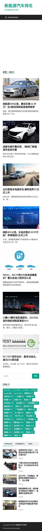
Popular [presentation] (8, 444)
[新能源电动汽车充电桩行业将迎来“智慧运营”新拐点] (10, 509)
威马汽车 (28, 406)
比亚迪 (8, 416)
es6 (25, 390)
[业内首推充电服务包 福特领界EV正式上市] (21, 175)
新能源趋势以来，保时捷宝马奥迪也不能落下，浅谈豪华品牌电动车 (28, 490)
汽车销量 (31, 419)
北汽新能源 (32, 403)
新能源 (8, 413)
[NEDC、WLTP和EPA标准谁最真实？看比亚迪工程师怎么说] (21, 261)
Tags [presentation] (30, 444)
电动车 (30, 426)
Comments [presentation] (20, 444)
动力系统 (20, 403)
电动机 (7, 426)
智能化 (29, 413)
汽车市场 (9, 419)
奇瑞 (18, 406)
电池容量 (18, 429)
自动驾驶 (19, 432)
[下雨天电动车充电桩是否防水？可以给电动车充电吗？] (10, 471)
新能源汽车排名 (18, 5)
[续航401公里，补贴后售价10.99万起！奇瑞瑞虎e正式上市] (21, 218)
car (13, 528)
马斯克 (17, 435)
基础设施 (8, 406)
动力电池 (9, 403)
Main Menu (13, 17)
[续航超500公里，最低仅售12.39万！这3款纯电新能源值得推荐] (21, 90)
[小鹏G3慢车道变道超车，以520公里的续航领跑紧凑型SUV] (21, 304)
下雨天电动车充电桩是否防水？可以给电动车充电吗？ (28, 465)
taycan (18, 393)
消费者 (7, 422)
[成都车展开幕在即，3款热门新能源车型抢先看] (21, 133)
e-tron (16, 390)
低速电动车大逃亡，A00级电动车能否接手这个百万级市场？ (28, 452)
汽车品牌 (30, 416)
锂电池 (29, 432)
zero (18, 528)
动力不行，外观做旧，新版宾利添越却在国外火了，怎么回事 (28, 478)
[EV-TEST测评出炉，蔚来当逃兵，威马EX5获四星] (21, 345)
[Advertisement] (21, 45)
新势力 (32, 409)
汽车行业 (20, 419)
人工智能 (19, 396)
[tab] (8, 444)
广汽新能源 (20, 409)
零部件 (7, 435)
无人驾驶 (19, 413)
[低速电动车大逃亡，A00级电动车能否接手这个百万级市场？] (10, 458)
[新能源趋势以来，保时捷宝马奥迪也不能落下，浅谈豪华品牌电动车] (10, 496)
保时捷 (30, 396)
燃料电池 (19, 422)
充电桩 (17, 400)
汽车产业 (19, 416)
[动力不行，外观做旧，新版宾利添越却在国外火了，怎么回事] (10, 483)
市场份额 (8, 409)
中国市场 (28, 393)
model (7, 393)
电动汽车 (19, 426)
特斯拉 (30, 422)
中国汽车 (8, 396)
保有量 (7, 400)
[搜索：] (21, 376)
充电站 (27, 400)
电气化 (7, 429)
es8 (33, 390)
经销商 (7, 432)
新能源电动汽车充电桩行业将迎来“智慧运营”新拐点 (28, 503)
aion (7, 390)
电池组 (29, 429)
